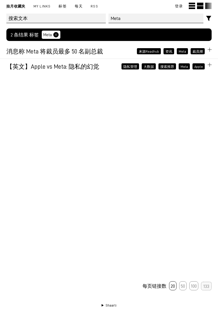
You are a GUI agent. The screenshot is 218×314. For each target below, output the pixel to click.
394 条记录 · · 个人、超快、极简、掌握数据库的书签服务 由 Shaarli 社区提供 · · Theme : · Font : (109, 305)
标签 (62, 6)
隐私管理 (130, 66)
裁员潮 (197, 51)
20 (173, 286)
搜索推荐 (167, 66)
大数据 (149, 66)
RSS (94, 6)
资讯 (168, 51)
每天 (79, 6)
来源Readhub (149, 51)
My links (42, 6)
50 (183, 286)
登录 (179, 6)
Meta (47, 34)
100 (194, 286)
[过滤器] (209, 18)
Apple (198, 66)
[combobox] (156, 18)
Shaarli (111, 305)
